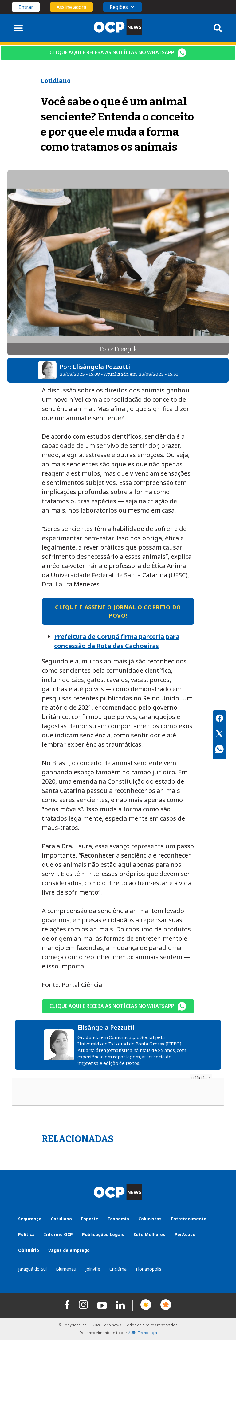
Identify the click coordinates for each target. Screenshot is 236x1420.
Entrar (25, 7)
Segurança (29, 1219)
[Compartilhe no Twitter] (219, 734)
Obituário (28, 1250)
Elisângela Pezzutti (101, 367)
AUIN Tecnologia (142, 1332)
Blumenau (66, 1269)
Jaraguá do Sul (32, 1269)
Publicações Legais (103, 1234)
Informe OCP (58, 1234)
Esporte (89, 1219)
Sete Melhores (149, 1234)
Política (26, 1234)
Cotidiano (61, 1219)
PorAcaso (185, 1234)
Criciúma (118, 1269)
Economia (118, 1219)
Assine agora (71, 7)
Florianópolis (148, 1269)
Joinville (92, 1269)
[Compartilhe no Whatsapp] (219, 750)
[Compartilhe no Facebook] (219, 719)
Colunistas (150, 1219)
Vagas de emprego (69, 1250)
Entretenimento (188, 1219)
